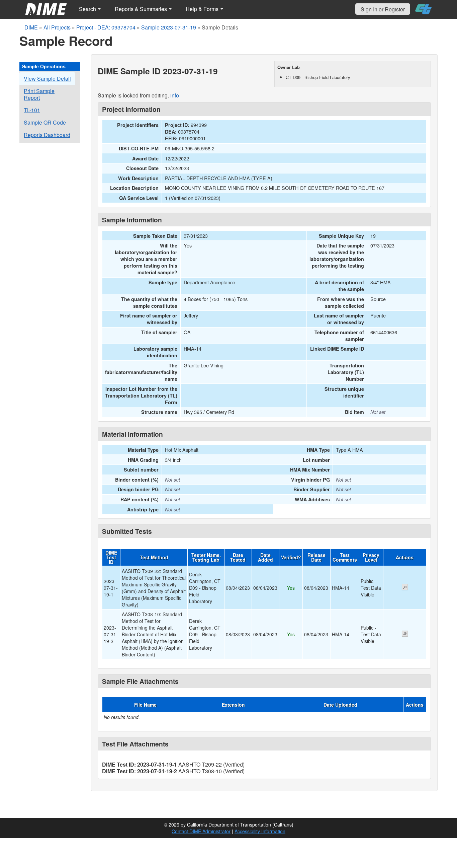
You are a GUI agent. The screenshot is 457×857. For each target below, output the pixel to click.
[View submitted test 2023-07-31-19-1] (405, 587)
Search (88, 9)
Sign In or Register (383, 9)
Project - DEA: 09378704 (105, 27)
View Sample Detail (47, 78)
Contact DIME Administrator (201, 831)
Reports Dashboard (47, 135)
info (174, 95)
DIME (31, 27)
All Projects (57, 27)
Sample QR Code (45, 122)
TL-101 (32, 110)
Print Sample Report (39, 94)
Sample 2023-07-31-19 (168, 27)
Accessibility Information (260, 831)
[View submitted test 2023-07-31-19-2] (405, 634)
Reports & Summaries (141, 9)
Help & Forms (203, 9)
